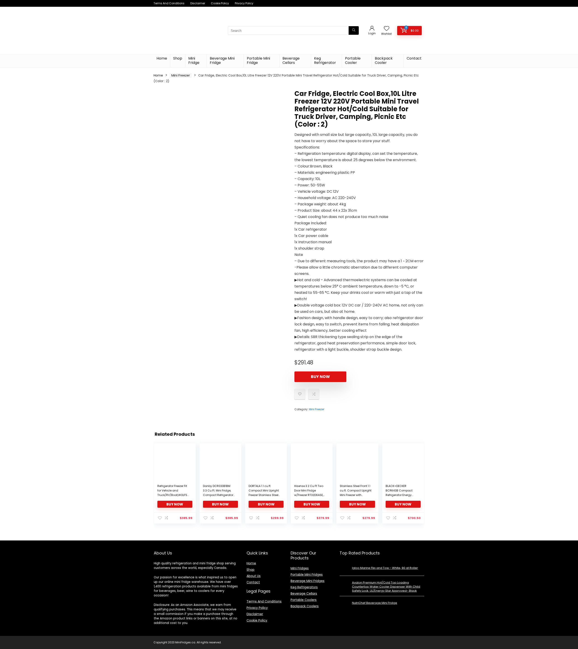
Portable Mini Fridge (258, 60)
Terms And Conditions (169, 3)
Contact (414, 58)
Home (161, 58)
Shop (177, 58)
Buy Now (320, 376)
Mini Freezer (180, 75)
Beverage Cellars (291, 60)
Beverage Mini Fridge (222, 60)
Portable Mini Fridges (307, 574)
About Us (254, 576)
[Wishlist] (386, 28)
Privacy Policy (244, 3)
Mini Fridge (193, 60)
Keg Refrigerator (325, 60)
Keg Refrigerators (304, 587)
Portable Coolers (304, 600)
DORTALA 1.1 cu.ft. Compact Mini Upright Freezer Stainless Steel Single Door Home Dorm (264, 495)
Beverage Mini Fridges (307, 581)
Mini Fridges (300, 568)
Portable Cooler (353, 60)
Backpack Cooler (384, 60)
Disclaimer (197, 3)
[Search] (354, 30)
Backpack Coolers (305, 606)
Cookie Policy (220, 3)
